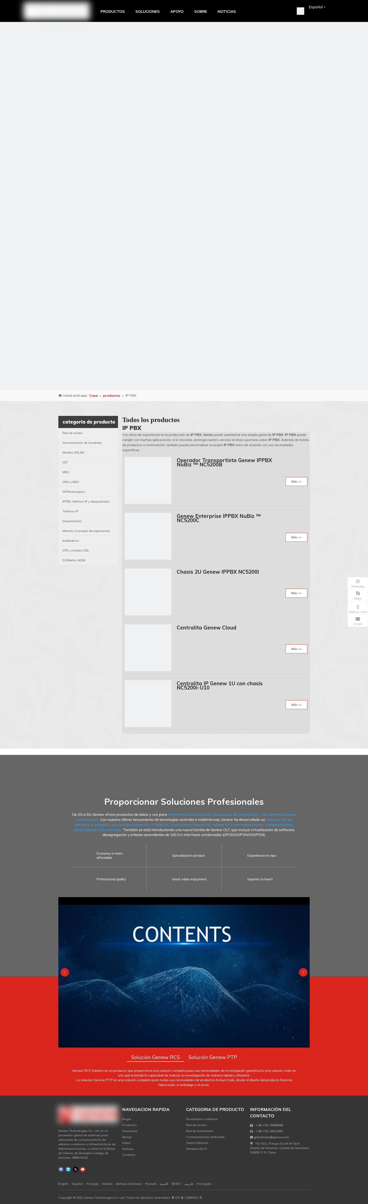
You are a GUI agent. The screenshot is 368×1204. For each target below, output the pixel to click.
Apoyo (127, 1137)
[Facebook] (61, 1169)
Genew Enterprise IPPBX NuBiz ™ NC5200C (219, 518)
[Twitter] (75, 1169)
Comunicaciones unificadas (205, 1137)
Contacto (128, 1155)
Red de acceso (196, 1125)
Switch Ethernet (197, 1143)
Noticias (128, 1149)
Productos (129, 1125)
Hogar (126, 1119)
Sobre (126, 1143)
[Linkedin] (68, 1169)
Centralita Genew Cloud (206, 627)
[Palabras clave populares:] (300, 11)
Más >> (296, 481)
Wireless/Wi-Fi (196, 1149)
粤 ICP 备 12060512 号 (186, 1198)
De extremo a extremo (202, 1119)
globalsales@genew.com (271, 1137)
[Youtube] (82, 1169)
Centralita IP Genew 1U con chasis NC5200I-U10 (220, 685)
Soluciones (129, 1131)
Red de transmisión (199, 1131)
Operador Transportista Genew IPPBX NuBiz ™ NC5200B (224, 462)
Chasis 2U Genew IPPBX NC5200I (218, 572)
